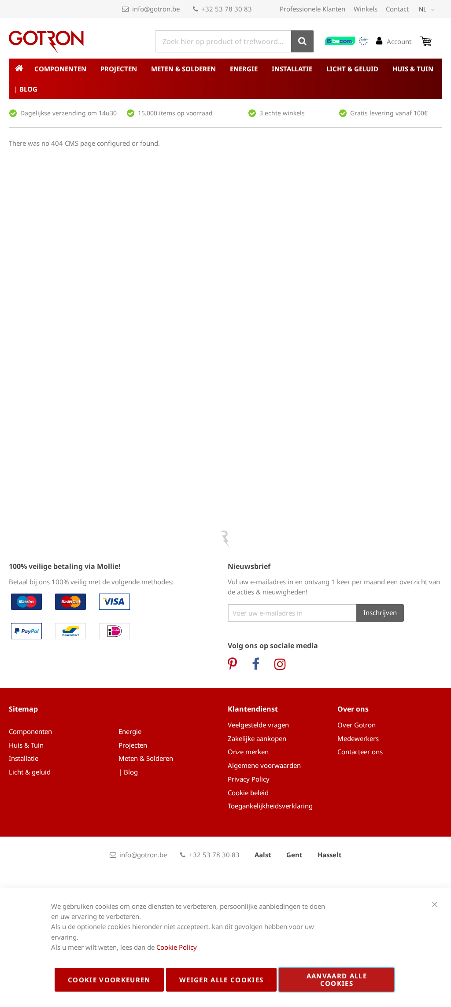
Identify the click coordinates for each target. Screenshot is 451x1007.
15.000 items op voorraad (175, 113)
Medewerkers (358, 738)
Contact (397, 8)
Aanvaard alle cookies (337, 979)
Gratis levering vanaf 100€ (389, 113)
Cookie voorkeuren (109, 979)
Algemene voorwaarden (264, 765)
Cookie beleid (248, 792)
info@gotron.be (156, 8)
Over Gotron (356, 724)
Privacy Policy (249, 779)
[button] (428, 10)
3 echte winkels (282, 113)
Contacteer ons (360, 751)
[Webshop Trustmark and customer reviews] (347, 41)
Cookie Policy (176, 947)
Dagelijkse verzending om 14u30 (68, 113)
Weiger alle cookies (221, 979)
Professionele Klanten (312, 8)
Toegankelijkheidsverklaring (270, 805)
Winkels (365, 8)
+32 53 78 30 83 (226, 8)
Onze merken (248, 751)
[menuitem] (62, 69)
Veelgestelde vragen (258, 724)
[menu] (225, 79)
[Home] (19, 69)
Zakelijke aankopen (257, 738)
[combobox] (234, 41)
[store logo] (46, 41)
